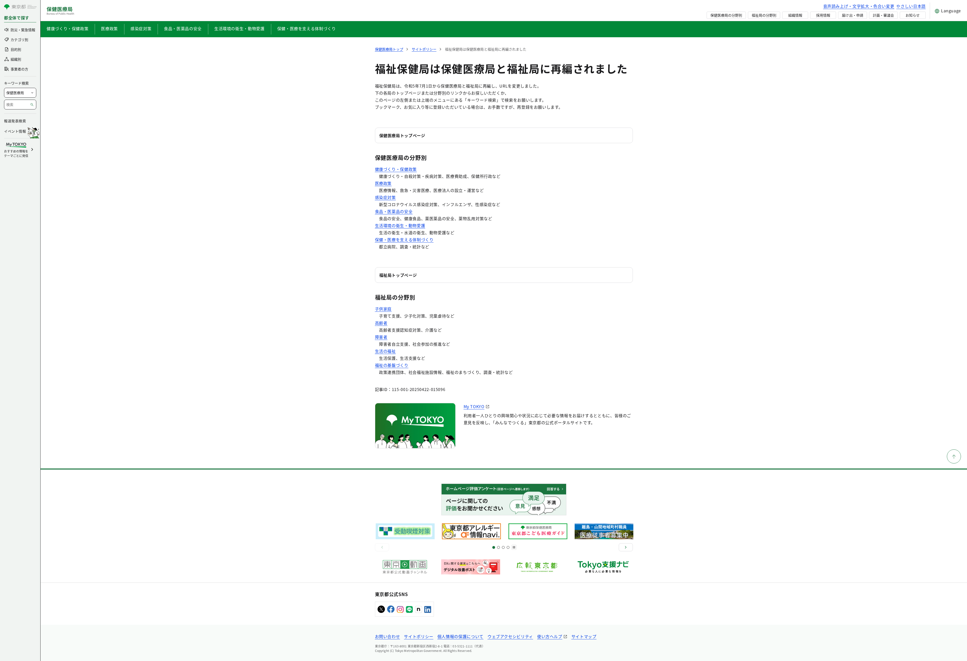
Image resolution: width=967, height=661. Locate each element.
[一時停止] (513, 547)
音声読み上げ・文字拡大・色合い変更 (858, 6)
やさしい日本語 (910, 6)
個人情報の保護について (460, 636)
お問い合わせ (387, 636)
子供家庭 (383, 309)
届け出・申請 (852, 15)
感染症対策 (140, 28)
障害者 (381, 337)
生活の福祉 (385, 351)
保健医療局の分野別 (726, 15)
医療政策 (109, 28)
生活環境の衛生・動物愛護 (239, 28)
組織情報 (795, 15)
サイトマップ (584, 636)
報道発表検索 (15, 120)
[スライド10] (508, 547)
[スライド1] (493, 547)
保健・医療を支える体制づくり (306, 28)
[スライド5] (498, 547)
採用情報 (823, 15)
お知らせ (913, 15)
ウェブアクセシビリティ (510, 636)
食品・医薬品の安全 (183, 28)
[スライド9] (503, 547)
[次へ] (626, 547)
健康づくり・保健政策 (67, 28)
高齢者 (381, 323)
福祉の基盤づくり (391, 365)
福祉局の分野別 (764, 15)
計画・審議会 (883, 15)
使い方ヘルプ (549, 636)
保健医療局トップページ (402, 135)
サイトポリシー (418, 636)
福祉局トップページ (398, 275)
